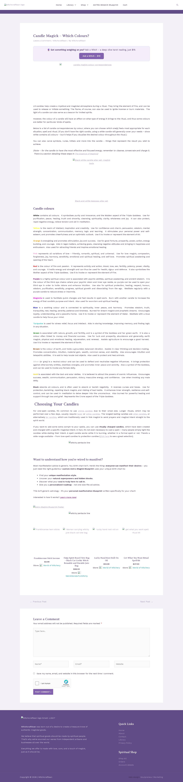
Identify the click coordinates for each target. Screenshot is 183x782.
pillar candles (140, 414)
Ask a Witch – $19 (91, 56)
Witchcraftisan (60, 40)
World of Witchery (51, 565)
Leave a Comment (42, 40)
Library (70, 5)
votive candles (93, 414)
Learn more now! (68, 497)
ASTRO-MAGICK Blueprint (105, 5)
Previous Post (38, 601)
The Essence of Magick (86, 154)
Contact (122, 736)
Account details (126, 765)
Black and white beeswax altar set (91, 201)
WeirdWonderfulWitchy (77, 576)
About (121, 733)
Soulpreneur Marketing (152, 777)
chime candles (85, 411)
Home (59, 5)
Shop (83, 5)
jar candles (51, 417)
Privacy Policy (125, 743)
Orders (122, 762)
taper (79, 414)
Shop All (123, 758)
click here (104, 436)
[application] (74, 5)
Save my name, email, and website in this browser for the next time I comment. (75, 673)
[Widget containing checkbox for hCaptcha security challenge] (52, 683)
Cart (125, 5)
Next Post (146, 601)
